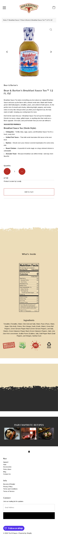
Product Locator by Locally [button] (12, 181)
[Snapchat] (29, 451)
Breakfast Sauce (14, 20)
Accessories (7, 467)
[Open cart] (54, 7)
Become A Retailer (9, 484)
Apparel (5, 462)
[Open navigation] (4, 7)
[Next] (51, 52)
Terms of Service (8, 491)
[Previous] (7, 52)
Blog (4, 472)
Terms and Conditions (10, 489)
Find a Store (7, 469)
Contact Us (7, 474)
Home (5, 20)
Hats (4, 464)
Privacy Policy (8, 486)
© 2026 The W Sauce (10, 533)
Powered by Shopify (25, 533)
